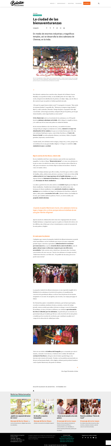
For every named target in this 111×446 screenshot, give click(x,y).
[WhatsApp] (57, 28)
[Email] (60, 28)
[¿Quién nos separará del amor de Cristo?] (20, 406)
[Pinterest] (53, 28)
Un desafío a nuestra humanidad (40, 417)
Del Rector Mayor (37, 15)
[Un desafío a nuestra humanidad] (44, 406)
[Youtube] (93, 438)
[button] (99, 3)
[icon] (96, 437)
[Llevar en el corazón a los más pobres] (67, 406)
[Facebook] (46, 28)
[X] (50, 28)
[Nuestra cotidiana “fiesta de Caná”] (90, 406)
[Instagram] (88, 438)
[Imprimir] (64, 28)
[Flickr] (85, 438)
